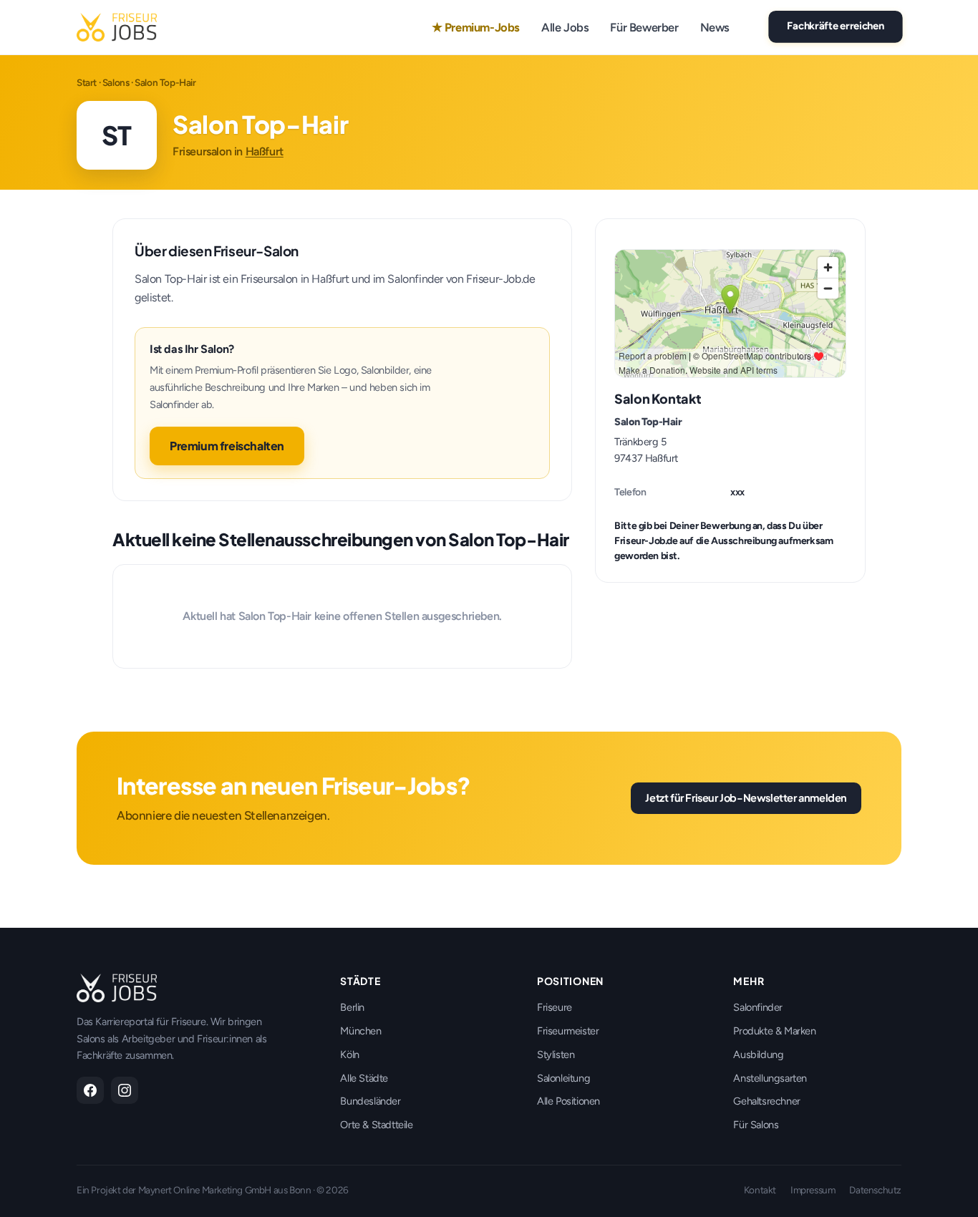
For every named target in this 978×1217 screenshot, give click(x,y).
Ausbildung (758, 1054)
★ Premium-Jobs (476, 27)
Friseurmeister (568, 1030)
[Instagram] (124, 1090)
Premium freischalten (227, 445)
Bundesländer (370, 1101)
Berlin (352, 1007)
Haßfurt (265, 151)
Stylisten (555, 1054)
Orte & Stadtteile (376, 1124)
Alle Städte (364, 1078)
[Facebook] (90, 1090)
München (360, 1030)
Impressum (812, 1190)
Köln (349, 1054)
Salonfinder (758, 1007)
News (715, 27)
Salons (116, 82)
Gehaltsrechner (766, 1101)
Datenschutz (875, 1190)
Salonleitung (563, 1078)
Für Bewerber (644, 27)
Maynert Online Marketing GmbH (204, 1190)
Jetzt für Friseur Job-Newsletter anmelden (746, 797)
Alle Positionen (568, 1101)
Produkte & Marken (774, 1030)
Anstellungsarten (770, 1078)
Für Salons (755, 1124)
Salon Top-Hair (648, 421)
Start (87, 82)
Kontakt (760, 1190)
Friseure (554, 1007)
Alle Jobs (565, 27)
